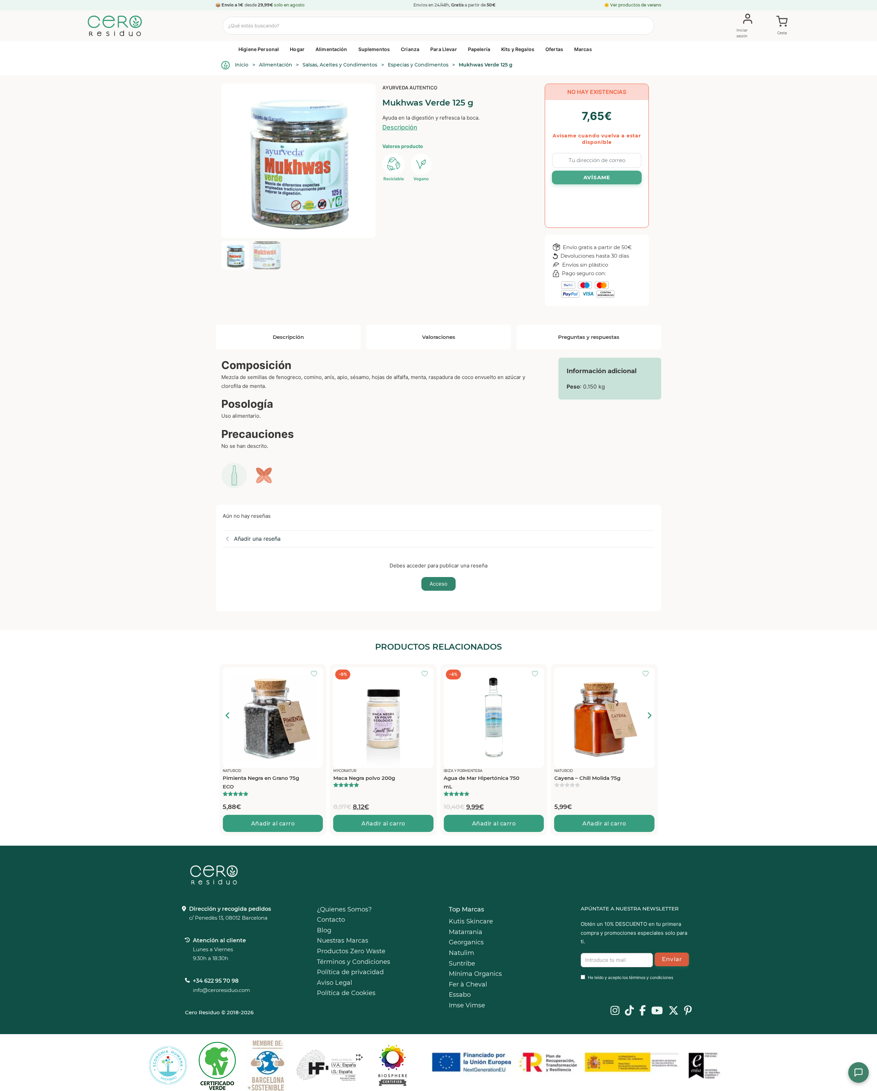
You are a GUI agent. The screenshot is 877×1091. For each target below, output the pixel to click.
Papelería (479, 49)
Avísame (596, 177)
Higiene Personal (258, 49)
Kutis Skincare (471, 921)
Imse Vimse (467, 1005)
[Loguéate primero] (316, 674)
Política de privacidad (350, 972)
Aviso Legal (334, 982)
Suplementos (374, 49)
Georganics (466, 942)
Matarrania (465, 932)
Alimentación (331, 49)
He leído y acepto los (630, 977)
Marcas (583, 49)
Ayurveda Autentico (409, 87)
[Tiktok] (629, 1011)
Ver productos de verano (636, 5)
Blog (324, 930)
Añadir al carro (273, 823)
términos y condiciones (651, 977)
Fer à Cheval (468, 984)
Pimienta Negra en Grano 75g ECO (261, 782)
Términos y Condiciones (353, 962)
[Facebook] (642, 1011)
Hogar (297, 49)
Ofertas (554, 49)
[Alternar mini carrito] (782, 26)
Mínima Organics (475, 974)
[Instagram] (614, 1011)
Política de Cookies (346, 993)
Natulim (461, 953)
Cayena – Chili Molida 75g (587, 778)
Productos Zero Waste (351, 951)
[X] (673, 1011)
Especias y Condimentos (418, 65)
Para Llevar (443, 49)
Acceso (438, 583)
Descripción (399, 127)
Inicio (241, 65)
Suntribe (462, 963)
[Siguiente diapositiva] (649, 715)
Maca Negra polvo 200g (364, 778)
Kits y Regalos (517, 49)
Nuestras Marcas (342, 940)
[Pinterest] (688, 1011)
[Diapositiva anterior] (227, 715)
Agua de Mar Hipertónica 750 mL (481, 782)
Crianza (410, 49)
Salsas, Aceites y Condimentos (339, 65)
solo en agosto (289, 5)
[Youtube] (657, 1011)
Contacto (331, 919)
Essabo (460, 994)
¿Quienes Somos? (344, 909)
